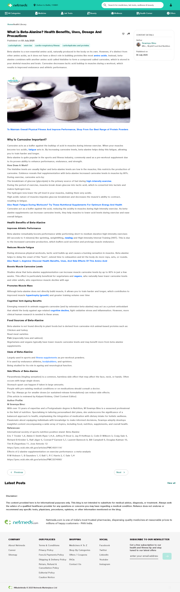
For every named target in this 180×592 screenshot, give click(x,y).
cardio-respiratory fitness (47, 45)
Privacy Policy (46, 550)
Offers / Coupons (78, 554)
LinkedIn (103, 554)
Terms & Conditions (49, 545)
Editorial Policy (47, 572)
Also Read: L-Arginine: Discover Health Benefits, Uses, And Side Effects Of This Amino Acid (57, 261)
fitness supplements (46, 357)
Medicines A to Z (78, 545)
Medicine (42, 13)
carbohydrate (14, 45)
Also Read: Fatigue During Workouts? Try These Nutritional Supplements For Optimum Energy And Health (64, 204)
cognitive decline (59, 310)
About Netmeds (16, 545)
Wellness (118, 13)
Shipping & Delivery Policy (52, 559)
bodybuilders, (49, 361)
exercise (28, 45)
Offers (172, 13)
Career (12, 550)
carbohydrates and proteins (76, 45)
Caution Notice (47, 577)
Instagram (104, 564)
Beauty (93, 13)
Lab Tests (68, 13)
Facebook (104, 545)
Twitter (103, 550)
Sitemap (12, 554)
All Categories (14, 13)
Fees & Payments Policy (51, 554)
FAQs (72, 559)
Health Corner (146, 13)
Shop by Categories (79, 550)
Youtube (103, 559)
